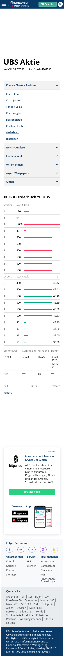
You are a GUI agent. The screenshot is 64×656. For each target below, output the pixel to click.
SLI (30, 596)
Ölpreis (48, 619)
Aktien (10, 608)
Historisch (12, 139)
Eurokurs (11, 611)
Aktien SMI (12, 596)
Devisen (21, 608)
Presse (10, 570)
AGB (43, 574)
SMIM (38, 596)
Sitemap (11, 574)
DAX (47, 596)
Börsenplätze (14, 119)
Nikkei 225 (12, 604)
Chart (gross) (13, 100)
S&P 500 (26, 604)
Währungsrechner (30, 619)
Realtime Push (14, 126)
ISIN (30, 69)
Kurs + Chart (13, 94)
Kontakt (10, 561)
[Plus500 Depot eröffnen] (18, 5)
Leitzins (10, 622)
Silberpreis (26, 611)
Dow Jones (31, 600)
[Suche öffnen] (60, 4)
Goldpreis (47, 604)
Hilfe (29, 561)
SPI (23, 596)
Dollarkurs (35, 608)
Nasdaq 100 (47, 600)
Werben (31, 566)
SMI (36, 604)
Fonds (39, 611)
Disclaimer (47, 570)
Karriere (11, 566)
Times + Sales (14, 107)
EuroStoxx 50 (14, 600)
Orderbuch (12, 132)
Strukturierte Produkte (19, 615)
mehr (7, 393)
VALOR (8, 69)
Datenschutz (48, 566)
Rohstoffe (42, 615)
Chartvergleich (14, 113)
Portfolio (11, 619)
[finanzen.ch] (19, 2)
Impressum (47, 561)
